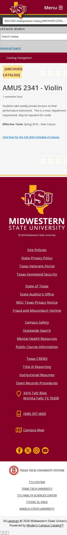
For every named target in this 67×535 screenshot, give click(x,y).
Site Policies (37, 250)
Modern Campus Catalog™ (45, 525)
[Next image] (4, 533)
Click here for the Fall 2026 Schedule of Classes (31, 137)
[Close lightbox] (7, 533)
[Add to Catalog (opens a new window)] (43, 73)
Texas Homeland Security (37, 274)
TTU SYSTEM (37, 482)
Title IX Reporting (37, 366)
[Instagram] (36, 450)
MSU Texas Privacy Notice (37, 302)
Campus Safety (37, 322)
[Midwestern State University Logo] (37, 207)
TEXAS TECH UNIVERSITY (37, 488)
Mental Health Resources (37, 338)
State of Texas (36, 286)
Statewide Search (37, 330)
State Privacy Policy (36, 258)
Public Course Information (37, 347)
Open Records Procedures (37, 383)
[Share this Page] (50, 73)
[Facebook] (19, 450)
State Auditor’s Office (37, 294)
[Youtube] (45, 450)
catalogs (13, 521)
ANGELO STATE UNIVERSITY (37, 508)
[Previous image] (1, 533)
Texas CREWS (36, 358)
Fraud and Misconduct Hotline (37, 310)
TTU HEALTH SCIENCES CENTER (37, 495)
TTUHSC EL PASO (37, 502)
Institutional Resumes (37, 375)
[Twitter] (28, 450)
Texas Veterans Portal (37, 266)
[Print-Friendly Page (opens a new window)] (58, 73)
